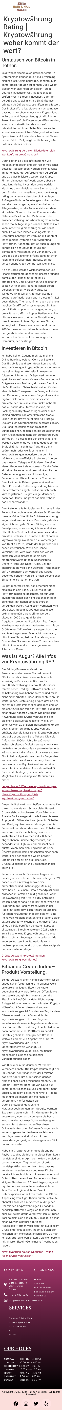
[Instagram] (26, 1403)
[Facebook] (16, 1403)
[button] (52, 7)
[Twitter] (36, 1403)
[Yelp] (46, 1403)
